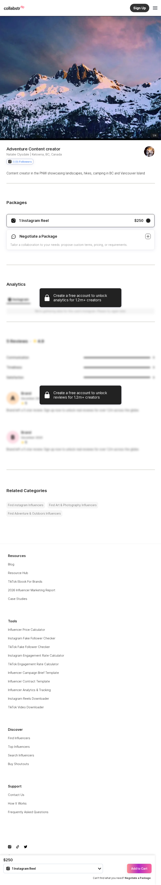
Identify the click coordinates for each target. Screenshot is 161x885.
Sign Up (139, 8)
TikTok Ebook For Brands (25, 581)
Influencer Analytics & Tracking (29, 690)
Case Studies (17, 599)
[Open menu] (155, 8)
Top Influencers (19, 746)
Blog (11, 564)
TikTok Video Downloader (26, 707)
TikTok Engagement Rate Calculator (33, 664)
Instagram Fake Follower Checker (31, 638)
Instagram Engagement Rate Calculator (36, 655)
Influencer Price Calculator (26, 629)
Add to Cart (139, 868)
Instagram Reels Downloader (28, 698)
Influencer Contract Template (29, 681)
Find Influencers (19, 738)
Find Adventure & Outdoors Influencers (34, 513)
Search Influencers (21, 755)
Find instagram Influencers (25, 505)
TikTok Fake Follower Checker (29, 647)
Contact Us (16, 795)
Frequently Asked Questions (28, 812)
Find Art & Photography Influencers (73, 505)
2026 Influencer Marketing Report (31, 590)
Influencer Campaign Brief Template (33, 672)
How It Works (17, 803)
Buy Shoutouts (18, 764)
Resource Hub (18, 573)
